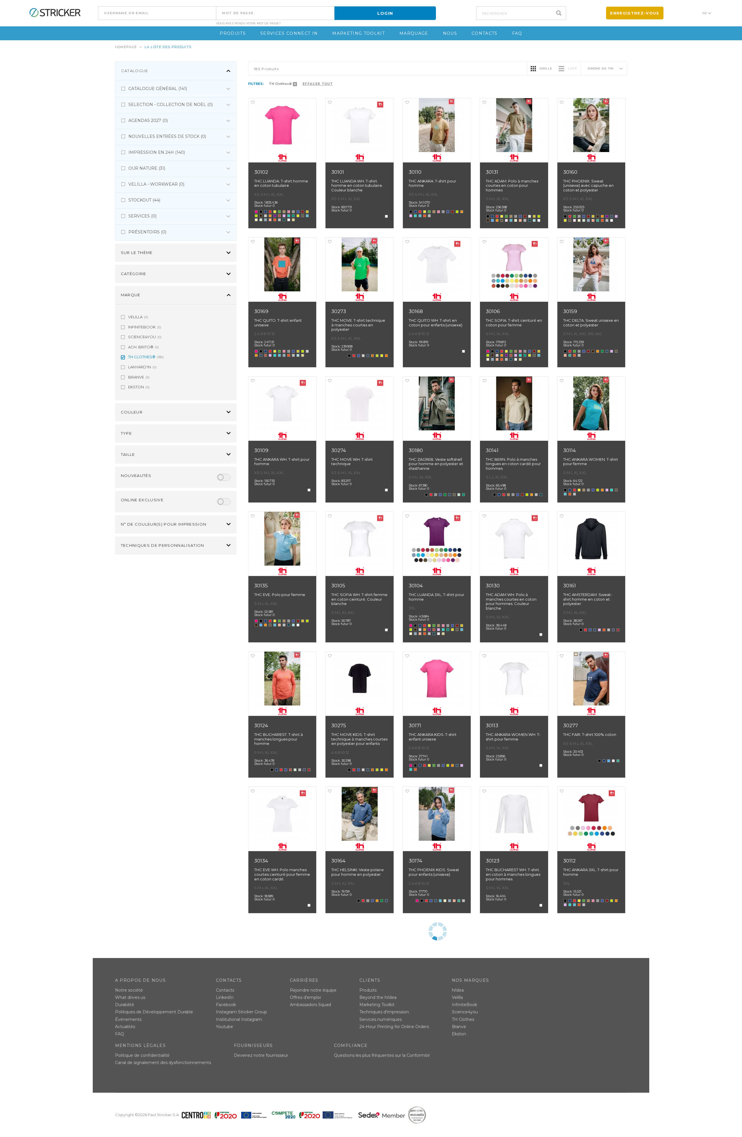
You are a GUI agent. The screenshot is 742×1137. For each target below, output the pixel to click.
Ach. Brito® (143, 347)
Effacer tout (318, 84)
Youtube (224, 1026)
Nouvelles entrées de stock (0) (167, 136)
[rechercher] (560, 13)
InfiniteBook (144, 327)
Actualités (125, 1026)
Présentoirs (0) (147, 232)
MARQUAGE (413, 33)
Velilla (138, 317)
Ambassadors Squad (310, 1004)
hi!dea (458, 990)
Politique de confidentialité (142, 1055)
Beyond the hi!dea (378, 997)
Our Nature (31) (146, 168)
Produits (233, 33)
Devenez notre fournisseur (261, 1055)
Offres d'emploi (305, 997)
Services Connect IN (289, 33)
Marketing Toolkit (358, 33)
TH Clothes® (146, 356)
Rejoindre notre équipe (313, 990)
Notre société (129, 990)
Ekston (139, 387)
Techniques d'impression (384, 1011)
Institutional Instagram (239, 1019)
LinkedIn (225, 997)
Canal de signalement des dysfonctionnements (163, 1062)
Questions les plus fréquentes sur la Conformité (382, 1055)
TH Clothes (463, 1019)
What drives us (130, 997)
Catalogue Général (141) (157, 88)
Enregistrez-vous (634, 13)
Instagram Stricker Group (241, 1011)
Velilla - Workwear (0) (156, 184)
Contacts (485, 33)
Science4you (465, 1011)
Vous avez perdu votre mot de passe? (248, 23)
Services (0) (142, 216)
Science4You (144, 336)
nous (450, 33)
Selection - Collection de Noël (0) (170, 104)
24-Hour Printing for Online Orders (394, 1026)
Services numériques (380, 1019)
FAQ (517, 33)
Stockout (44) (144, 200)
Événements (128, 1019)
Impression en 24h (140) (156, 152)
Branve (139, 377)
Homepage (126, 47)
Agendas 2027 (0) (148, 120)
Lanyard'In (142, 367)
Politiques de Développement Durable (154, 1011)
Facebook (226, 1004)
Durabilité (124, 1004)
